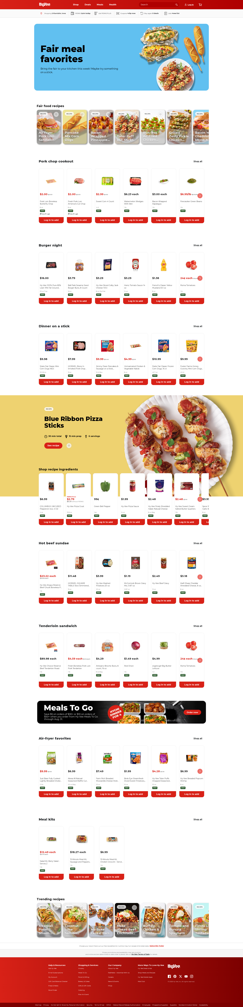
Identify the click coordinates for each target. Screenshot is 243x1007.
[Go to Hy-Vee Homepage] (45, 5)
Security (90, 1005)
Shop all (198, 161)
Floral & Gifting (83, 977)
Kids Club (141, 981)
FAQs (110, 986)
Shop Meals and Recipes (146, 973)
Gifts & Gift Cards (84, 986)
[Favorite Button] (56, 114)
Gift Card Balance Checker (58, 981)
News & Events (113, 981)
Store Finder (52, 990)
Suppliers (173, 1005)
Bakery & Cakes (83, 981)
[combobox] (159, 4)
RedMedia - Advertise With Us (118, 973)
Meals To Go (82, 973)
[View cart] (200, 4)
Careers (111, 977)
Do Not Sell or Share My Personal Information (68, 1005)
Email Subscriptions (55, 973)
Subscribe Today (157, 946)
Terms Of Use (99, 1005)
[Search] (177, 5)
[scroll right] (199, 126)
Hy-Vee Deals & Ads (145, 968)
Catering (81, 990)
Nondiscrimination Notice (188, 1005)
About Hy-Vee (113, 968)
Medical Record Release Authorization (126, 1005)
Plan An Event (83, 994)
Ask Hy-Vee (52, 968)
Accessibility (203, 1005)
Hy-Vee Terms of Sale (140, 954)
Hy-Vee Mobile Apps (145, 977)
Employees (146, 1005)
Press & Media (53, 986)
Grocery (81, 968)
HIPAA (108, 1005)
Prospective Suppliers (160, 1005)
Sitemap (38, 1005)
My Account (52, 977)
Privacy (46, 1005)
